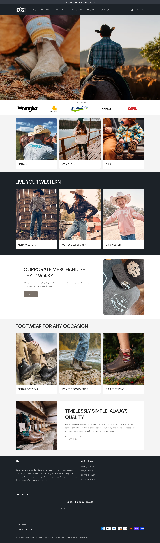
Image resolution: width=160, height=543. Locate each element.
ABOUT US (73, 439)
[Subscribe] (98, 508)
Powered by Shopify (36, 538)
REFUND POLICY (87, 471)
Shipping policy (84, 538)
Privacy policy (60, 538)
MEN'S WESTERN (27, 244)
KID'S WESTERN (113, 244)
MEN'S (21, 164)
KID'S (108, 164)
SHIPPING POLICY (88, 475)
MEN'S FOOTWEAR (28, 389)
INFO (31, 294)
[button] (34, 9)
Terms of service (72, 538)
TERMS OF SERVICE (89, 479)
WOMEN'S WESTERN (73, 244)
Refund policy (49, 538)
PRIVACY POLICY (87, 467)
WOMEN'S (67, 164)
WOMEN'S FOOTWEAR (74, 389)
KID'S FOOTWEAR (114, 389)
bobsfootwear (25, 538)
